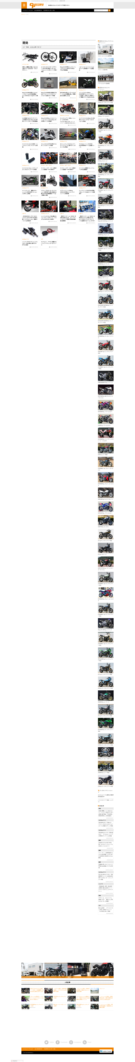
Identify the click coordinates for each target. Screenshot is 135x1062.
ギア (42, 239)
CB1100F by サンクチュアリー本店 (105, 352)
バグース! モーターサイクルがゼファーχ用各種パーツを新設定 (86, 68)
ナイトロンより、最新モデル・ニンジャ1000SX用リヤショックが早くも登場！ (30, 192)
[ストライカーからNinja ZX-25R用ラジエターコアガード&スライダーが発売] (87, 108)
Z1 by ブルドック (102, 554)
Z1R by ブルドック (102, 161)
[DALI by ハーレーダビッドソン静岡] (48, 1006)
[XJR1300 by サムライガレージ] (106, 493)
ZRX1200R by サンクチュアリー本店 (105, 659)
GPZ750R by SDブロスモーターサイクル (105, 397)
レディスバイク (45, 0)
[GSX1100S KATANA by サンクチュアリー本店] (106, 299)
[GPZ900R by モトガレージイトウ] (106, 330)
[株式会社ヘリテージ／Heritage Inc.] (105, 1051)
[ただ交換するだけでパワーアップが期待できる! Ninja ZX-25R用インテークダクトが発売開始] (30, 108)
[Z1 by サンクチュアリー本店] (106, 534)
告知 (100, 808)
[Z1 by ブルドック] (106, 548)
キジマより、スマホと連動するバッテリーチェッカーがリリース (48, 243)
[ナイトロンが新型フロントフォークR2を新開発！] (87, 158)
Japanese (14, 1060)
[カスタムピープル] (36, 5)
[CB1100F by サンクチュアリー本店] (106, 345)
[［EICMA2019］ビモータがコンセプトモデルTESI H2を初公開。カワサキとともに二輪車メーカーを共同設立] (30, 206)
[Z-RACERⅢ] (68, 108)
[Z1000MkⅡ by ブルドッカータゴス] (106, 462)
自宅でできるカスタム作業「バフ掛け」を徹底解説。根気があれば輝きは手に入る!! (37, 990)
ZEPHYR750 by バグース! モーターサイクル (105, 568)
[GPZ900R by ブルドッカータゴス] (106, 477)
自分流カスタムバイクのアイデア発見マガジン (59, 5)
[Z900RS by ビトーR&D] (106, 766)
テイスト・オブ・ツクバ (46, 165)
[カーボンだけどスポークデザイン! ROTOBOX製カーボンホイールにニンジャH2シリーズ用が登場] (49, 57)
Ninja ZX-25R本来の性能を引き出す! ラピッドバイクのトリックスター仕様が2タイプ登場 (49, 94)
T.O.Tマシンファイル (64, 115)
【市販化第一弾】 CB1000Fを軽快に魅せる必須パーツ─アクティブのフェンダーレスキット (106, 889)
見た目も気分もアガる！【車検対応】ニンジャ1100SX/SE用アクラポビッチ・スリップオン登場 (106, 877)
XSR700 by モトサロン (103, 526)
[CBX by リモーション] (106, 271)
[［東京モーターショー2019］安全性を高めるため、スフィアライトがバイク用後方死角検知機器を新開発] (68, 206)
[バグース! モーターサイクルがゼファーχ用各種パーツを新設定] (87, 57)
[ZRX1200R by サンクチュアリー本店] (106, 652)
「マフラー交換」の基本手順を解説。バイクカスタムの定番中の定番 (60, 990)
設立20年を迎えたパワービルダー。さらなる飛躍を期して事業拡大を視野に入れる (68, 94)
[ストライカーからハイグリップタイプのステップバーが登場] (30, 158)
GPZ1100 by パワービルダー (105, 513)
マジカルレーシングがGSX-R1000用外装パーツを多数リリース (86, 145)
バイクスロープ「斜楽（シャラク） (105, 800)
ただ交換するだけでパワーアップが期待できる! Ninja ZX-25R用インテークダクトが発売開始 (30, 120)
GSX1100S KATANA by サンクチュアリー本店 (105, 306)
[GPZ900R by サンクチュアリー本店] (106, 139)
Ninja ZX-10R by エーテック (105, 629)
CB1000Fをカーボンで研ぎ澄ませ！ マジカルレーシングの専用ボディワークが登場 (106, 834)
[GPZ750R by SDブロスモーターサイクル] (106, 390)
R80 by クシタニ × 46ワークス (105, 758)
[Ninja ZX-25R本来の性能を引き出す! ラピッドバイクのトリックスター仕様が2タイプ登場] (49, 82)
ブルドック (102, 988)
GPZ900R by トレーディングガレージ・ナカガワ (105, 440)
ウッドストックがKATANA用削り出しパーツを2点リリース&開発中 (87, 192)
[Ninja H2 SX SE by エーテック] (106, 214)
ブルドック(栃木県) (103, 69)
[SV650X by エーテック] (106, 257)
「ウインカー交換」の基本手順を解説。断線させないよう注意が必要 (83, 990)
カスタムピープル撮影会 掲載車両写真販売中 (106, 795)
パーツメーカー (25, 64)
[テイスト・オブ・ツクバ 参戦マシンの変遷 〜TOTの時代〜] (49, 158)
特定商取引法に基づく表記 (49, 10)
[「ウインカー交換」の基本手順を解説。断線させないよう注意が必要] (72, 990)
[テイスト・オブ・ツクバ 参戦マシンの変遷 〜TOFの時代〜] (68, 158)
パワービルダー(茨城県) (104, 83)
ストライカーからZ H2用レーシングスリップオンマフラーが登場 (30, 145)
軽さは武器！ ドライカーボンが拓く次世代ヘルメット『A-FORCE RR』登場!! (106, 909)
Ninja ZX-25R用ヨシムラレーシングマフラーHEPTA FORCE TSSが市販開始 (68, 68)
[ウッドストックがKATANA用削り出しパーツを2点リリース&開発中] (87, 180)
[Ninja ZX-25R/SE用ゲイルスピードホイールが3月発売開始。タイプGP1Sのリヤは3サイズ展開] (30, 82)
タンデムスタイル (36, 0)
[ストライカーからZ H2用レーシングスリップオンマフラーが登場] (30, 134)
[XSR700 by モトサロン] (106, 520)
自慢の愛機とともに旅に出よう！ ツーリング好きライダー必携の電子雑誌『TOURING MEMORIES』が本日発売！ (106, 813)
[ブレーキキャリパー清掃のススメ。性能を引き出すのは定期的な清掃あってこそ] (72, 998)
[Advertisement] (67, 28)
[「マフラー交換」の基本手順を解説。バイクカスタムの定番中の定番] (48, 990)
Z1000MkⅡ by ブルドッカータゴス (105, 469)
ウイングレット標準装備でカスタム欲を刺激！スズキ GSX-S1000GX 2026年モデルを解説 (106, 855)
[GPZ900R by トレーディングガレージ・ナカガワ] (106, 433)
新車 (100, 840)
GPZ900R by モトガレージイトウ (105, 337)
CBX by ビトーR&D (103, 454)
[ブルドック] (95, 990)
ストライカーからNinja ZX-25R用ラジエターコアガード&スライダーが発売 (87, 120)
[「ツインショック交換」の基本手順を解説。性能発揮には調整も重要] (95, 1006)
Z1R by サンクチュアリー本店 (105, 102)
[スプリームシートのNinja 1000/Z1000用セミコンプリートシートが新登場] (68, 180)
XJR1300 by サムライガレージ (105, 499)
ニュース (101, 883)
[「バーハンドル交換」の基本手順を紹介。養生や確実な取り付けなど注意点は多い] (95, 998)
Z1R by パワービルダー (104, 116)
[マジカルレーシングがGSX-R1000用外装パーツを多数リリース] (87, 134)
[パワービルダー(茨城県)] (106, 77)
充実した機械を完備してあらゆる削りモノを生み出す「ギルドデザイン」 (30, 68)
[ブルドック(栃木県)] (106, 63)
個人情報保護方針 (38, 10)
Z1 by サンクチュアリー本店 (105, 540)
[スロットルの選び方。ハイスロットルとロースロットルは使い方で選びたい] (25, 998)
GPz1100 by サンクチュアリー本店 (105, 206)
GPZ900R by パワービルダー (105, 411)
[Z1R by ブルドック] (106, 154)
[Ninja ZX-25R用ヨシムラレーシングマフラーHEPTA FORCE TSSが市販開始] (68, 57)
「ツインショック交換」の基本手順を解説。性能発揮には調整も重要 (106, 1006)
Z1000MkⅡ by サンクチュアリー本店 (105, 130)
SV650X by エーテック (103, 264)
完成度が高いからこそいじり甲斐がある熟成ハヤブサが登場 (106, 866)
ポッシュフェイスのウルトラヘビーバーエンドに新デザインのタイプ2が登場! (67, 145)
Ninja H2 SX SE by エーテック (105, 221)
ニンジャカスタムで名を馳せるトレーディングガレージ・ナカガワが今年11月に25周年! (48, 218)
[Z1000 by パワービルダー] (106, 419)
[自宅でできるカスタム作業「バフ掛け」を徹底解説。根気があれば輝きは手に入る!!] (25, 990)
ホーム (23, 14)
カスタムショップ (64, 90)
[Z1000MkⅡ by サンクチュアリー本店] (106, 123)
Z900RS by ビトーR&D (103, 772)
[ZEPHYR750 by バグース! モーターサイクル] (106, 561)
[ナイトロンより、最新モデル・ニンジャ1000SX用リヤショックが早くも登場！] (30, 180)
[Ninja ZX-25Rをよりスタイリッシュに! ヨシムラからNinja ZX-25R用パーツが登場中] (49, 108)
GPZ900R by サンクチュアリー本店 (105, 146)
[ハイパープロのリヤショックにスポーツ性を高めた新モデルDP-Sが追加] (30, 232)
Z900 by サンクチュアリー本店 (105, 291)
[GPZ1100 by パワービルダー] (106, 506)
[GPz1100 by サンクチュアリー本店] (106, 199)
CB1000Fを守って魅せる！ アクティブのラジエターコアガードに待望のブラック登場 (106, 824)
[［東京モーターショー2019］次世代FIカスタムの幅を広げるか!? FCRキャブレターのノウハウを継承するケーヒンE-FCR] (87, 206)
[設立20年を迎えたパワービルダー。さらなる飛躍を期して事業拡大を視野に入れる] (68, 82)
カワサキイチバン (54, 0)
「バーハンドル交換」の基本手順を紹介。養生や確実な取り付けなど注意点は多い (106, 998)
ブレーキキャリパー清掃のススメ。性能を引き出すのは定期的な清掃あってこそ (83, 998)
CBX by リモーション (103, 277)
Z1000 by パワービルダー (104, 425)
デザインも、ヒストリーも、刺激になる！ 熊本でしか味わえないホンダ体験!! (106, 899)
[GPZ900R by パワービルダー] (106, 405)
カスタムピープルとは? (28, 10)
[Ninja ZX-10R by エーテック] (106, 623)
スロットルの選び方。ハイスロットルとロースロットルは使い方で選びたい (37, 998)
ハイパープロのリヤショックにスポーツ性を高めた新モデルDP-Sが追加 (30, 243)
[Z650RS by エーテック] (106, 695)
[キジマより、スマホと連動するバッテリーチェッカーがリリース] (49, 232)
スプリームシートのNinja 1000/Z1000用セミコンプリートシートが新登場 (67, 192)
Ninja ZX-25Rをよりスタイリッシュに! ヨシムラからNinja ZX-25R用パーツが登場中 (49, 120)
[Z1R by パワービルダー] (106, 110)
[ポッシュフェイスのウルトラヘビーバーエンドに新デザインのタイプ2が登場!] (68, 134)
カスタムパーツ (44, 64)
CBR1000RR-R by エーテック (105, 382)
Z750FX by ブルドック (103, 234)
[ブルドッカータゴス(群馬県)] (106, 49)
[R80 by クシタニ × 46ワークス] (106, 752)
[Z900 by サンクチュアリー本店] (106, 285)
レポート (24, 213)
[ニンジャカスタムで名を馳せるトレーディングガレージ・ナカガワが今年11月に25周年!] (49, 206)
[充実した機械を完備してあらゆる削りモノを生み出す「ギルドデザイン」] (30, 57)
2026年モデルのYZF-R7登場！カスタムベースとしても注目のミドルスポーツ (106, 844)
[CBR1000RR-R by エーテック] (106, 376)
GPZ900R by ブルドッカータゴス (105, 484)
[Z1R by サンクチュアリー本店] (106, 96)
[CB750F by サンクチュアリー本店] (48, 998)
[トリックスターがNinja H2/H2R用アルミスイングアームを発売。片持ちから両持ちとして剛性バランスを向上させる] (87, 82)
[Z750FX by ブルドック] (106, 228)
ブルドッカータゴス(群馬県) (105, 56)
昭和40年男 (62, 0)
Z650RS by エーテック (103, 702)
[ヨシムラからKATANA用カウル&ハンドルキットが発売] (49, 134)
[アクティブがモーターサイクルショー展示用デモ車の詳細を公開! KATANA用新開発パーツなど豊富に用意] (49, 180)
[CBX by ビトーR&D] (106, 448)
